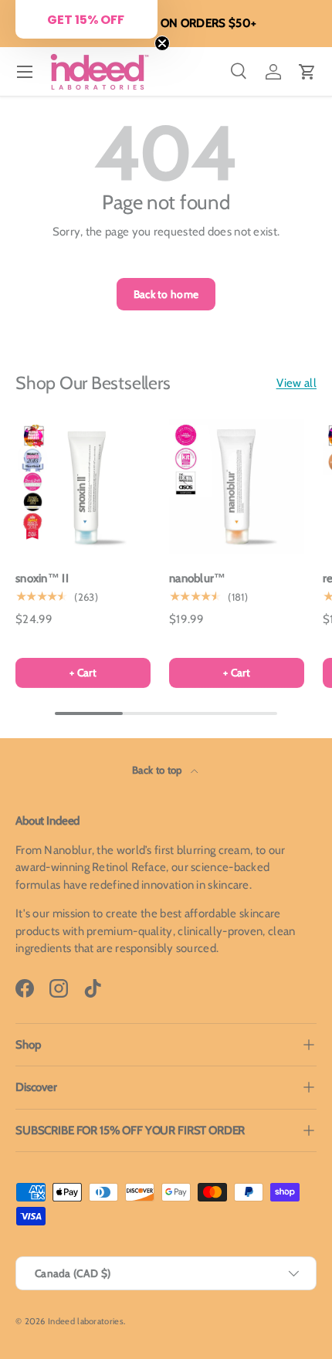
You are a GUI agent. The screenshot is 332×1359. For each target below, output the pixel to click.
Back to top (158, 770)
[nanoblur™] (236, 486)
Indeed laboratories (86, 1321)
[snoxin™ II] (83, 486)
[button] (307, 72)
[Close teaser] (162, 43)
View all (296, 383)
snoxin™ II (42, 578)
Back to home (166, 294)
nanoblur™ (197, 578)
